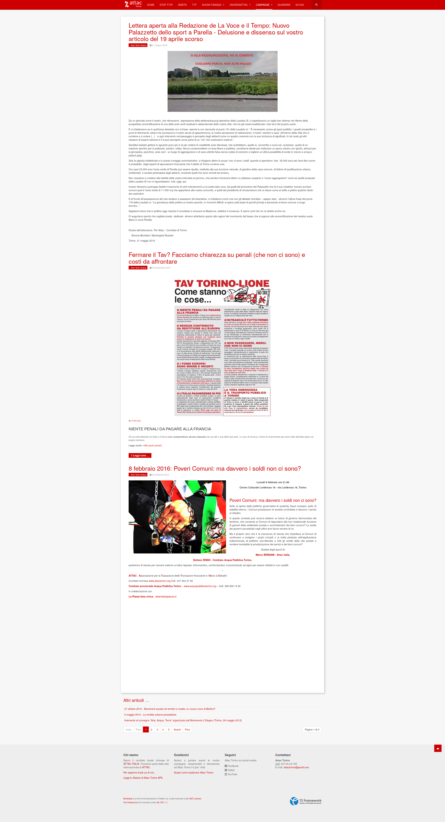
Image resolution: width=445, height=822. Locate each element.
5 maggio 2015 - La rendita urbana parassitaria (150, 714)
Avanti (177, 729)
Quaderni (284, 4)
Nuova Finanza (212, 4)
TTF (194, 4)
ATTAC (146, 767)
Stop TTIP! (166, 4)
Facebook (233, 766)
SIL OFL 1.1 (162, 802)
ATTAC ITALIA (131, 763)
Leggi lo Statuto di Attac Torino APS (143, 777)
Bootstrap (127, 798)
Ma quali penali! (153, 445)
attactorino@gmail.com (296, 767)
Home (150, 4)
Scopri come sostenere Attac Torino (193, 772)
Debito (182, 4)
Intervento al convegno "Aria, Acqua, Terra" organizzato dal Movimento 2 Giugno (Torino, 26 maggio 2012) (183, 720)
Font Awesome (130, 802)
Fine (187, 729)
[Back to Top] (438, 748)
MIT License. (196, 798)
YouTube (232, 774)
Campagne (263, 4)
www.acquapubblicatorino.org (200, 586)
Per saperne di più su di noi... (139, 772)
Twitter (231, 770)
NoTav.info (136, 421)
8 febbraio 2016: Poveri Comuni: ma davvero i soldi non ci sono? (215, 468)
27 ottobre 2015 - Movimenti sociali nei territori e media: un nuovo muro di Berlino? (169, 709)
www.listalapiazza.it (165, 596)
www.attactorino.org (160, 580)
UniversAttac (238, 4)
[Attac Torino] (132, 4)
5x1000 (300, 4)
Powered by (306, 801)
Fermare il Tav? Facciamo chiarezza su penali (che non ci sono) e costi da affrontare (217, 257)
